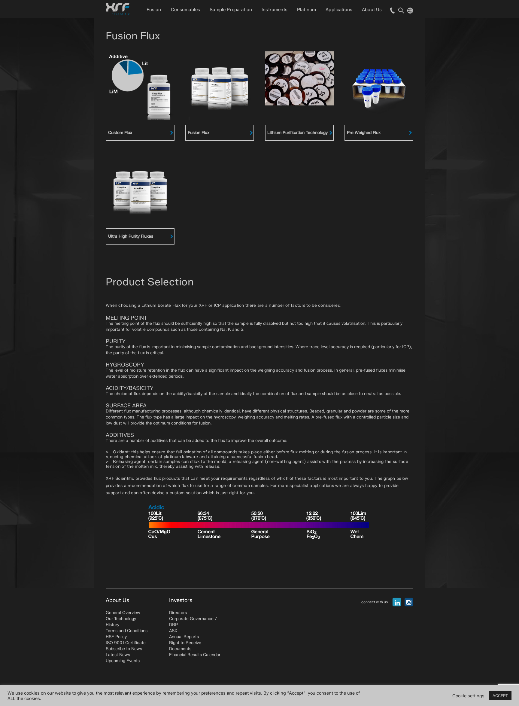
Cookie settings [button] (468, 695)
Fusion (154, 9)
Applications (339, 9)
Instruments (274, 9)
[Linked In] (396, 602)
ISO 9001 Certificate (126, 642)
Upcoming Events (123, 660)
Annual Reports (184, 636)
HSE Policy (116, 636)
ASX (173, 630)
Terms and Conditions (126, 630)
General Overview (123, 612)
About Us (372, 9)
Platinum (306, 9)
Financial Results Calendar (194, 654)
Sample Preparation (231, 9)
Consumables (185, 9)
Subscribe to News (124, 648)
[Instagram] (408, 602)
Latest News (118, 654)
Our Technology (121, 618)
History (112, 624)
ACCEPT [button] (500, 695)
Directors (178, 612)
